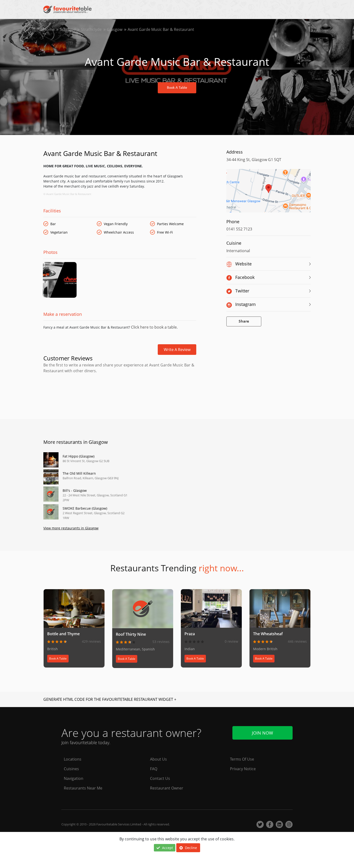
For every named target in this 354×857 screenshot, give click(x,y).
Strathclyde (91, 29)
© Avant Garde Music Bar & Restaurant (67, 194)
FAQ (153, 768)
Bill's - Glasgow (75, 490)
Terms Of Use (242, 759)
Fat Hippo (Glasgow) (78, 456)
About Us (158, 759)
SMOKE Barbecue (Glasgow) (85, 508)
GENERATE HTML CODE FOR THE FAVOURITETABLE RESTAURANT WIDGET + (109, 699)
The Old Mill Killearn (79, 473)
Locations (72, 759)
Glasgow (114, 29)
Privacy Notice (243, 768)
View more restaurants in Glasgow (70, 528)
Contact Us (160, 778)
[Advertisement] (119, 394)
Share (244, 321)
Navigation (73, 778)
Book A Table (177, 88)
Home (48, 29)
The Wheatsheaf (268, 633)
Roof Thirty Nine (131, 634)
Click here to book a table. (154, 327)
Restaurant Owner (166, 788)
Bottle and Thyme (63, 633)
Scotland (68, 29)
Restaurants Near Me (83, 788)
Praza (189, 633)
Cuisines (71, 768)
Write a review (177, 349)
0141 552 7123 (239, 229)
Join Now (262, 733)
